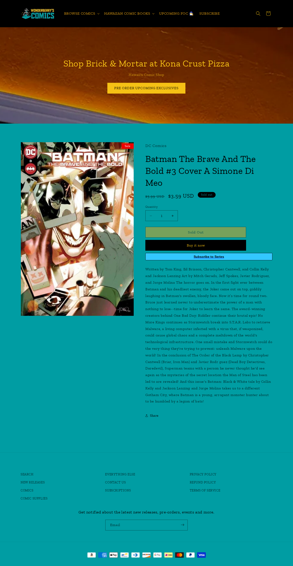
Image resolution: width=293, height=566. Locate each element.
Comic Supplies (34, 498)
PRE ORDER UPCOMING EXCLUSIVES (146, 88)
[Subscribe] (182, 524)
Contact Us (115, 482)
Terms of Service (205, 490)
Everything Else (120, 474)
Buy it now (196, 245)
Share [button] (154, 416)
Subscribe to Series (209, 256)
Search (27, 474)
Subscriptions (118, 490)
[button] (81, 13)
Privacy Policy (203, 474)
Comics (27, 490)
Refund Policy (203, 482)
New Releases (33, 482)
